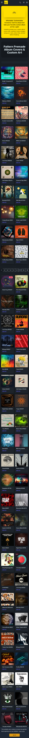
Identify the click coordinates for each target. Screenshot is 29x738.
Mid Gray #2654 (20, 448)
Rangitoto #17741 (6, 488)
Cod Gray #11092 (20, 587)
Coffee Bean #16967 (7, 259)
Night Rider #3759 (21, 547)
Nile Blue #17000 (20, 200)
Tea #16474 (5, 428)
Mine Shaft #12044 (7, 706)
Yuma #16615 (19, 369)
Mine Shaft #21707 (21, 706)
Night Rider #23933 (7, 409)
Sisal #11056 (5, 468)
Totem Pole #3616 (21, 349)
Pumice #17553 (20, 468)
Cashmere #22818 (21, 120)
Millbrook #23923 (21, 140)
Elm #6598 (5, 369)
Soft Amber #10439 (21, 389)
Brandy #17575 (6, 200)
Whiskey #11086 (20, 488)
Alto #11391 (19, 686)
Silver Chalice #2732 (21, 627)
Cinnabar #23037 (21, 567)
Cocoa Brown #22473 (22, 101)
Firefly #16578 (20, 667)
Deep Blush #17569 (21, 81)
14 (23, 270)
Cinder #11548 (20, 329)
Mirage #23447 (20, 647)
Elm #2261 (5, 448)
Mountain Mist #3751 (21, 508)
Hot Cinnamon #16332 (8, 667)
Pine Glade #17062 (21, 289)
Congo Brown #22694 (8, 220)
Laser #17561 (19, 160)
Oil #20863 (5, 587)
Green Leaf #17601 (21, 220)
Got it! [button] (14, 735)
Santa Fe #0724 (6, 528)
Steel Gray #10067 (7, 289)
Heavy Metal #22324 (21, 528)
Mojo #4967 (5, 508)
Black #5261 (5, 547)
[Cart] (26, 2)
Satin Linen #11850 (7, 686)
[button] (2, 2)
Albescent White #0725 (8, 607)
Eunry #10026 (6, 140)
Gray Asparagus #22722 (8, 567)
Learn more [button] (22, 731)
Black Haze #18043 (21, 259)
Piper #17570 (19, 240)
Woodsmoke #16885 (7, 240)
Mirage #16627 (6, 349)
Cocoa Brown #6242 (7, 627)
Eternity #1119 (5, 309)
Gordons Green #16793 (22, 309)
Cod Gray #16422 (7, 329)
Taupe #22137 (20, 409)
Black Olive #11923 (21, 428)
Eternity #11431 (20, 607)
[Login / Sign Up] (23, 2)
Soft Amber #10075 (7, 180)
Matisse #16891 (6, 101)
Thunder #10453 (6, 726)
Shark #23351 (6, 389)
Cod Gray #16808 (7, 160)
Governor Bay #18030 (22, 180)
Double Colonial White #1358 (10, 120)
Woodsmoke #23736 (21, 726)
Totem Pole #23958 (7, 647)
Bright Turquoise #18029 (8, 81)
